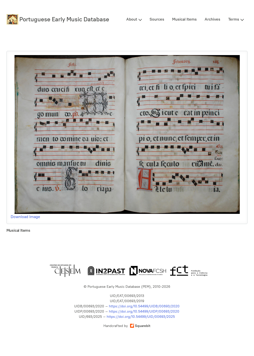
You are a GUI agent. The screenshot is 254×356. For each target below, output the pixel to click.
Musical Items (184, 19)
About (131, 19)
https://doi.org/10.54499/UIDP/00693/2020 (144, 311)
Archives (212, 19)
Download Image (25, 216)
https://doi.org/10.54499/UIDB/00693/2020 (144, 306)
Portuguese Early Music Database (64, 19)
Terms (233, 19)
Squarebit (142, 326)
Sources (157, 19)
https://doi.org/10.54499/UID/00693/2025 (141, 317)
